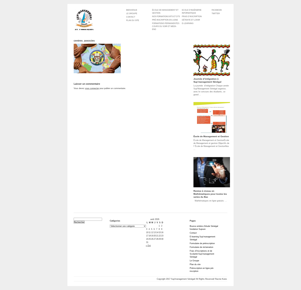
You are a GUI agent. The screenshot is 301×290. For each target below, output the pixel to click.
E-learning (187, 23)
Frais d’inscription (192, 16)
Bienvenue (131, 10)
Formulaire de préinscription (202, 243)
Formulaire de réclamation (201, 247)
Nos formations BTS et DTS (166, 16)
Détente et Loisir (191, 20)
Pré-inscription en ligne (165, 20)
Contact (130, 17)
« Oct (148, 245)
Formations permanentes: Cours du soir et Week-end (166, 26)
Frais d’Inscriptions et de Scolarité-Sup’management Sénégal (202, 254)
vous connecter (92, 88)
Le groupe (131, 13)
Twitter (216, 13)
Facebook (217, 10)
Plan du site (132, 20)
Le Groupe (194, 260)
